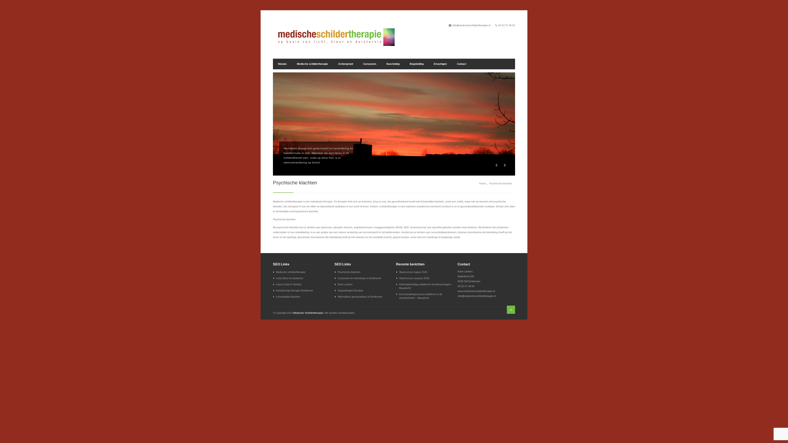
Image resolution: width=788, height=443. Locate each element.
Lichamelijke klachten (288, 296)
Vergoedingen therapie (350, 290)
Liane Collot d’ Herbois (289, 284)
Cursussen (369, 64)
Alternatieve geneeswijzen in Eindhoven (360, 296)
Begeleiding (417, 64)
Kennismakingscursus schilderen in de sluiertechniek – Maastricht (420, 296)
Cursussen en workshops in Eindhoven (359, 278)
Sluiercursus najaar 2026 (413, 272)
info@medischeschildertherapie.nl (471, 25)
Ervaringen (440, 64)
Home (482, 183)
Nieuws (282, 64)
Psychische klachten (349, 272)
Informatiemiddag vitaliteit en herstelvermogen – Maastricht (426, 286)
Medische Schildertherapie (308, 313)
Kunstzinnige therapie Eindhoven (294, 290)
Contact (461, 64)
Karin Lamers (345, 284)
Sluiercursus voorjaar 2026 (414, 278)
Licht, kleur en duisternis (289, 278)
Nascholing (393, 64)
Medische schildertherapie (312, 64)
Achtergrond (345, 64)
